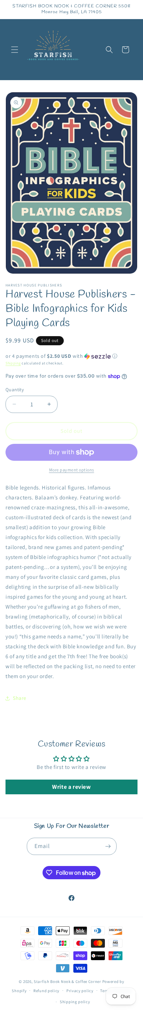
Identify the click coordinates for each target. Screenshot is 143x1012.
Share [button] (19, 698)
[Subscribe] (108, 846)
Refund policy (46, 990)
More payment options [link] (71, 470)
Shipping (13, 363)
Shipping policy (75, 1001)
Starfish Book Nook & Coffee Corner (67, 981)
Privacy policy (80, 990)
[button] (15, 50)
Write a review (71, 787)
